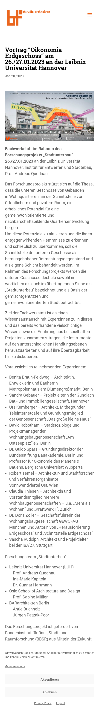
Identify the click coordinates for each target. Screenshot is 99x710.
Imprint (60, 703)
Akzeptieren (50, 679)
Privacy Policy (43, 703)
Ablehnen (49, 692)
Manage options (15, 666)
